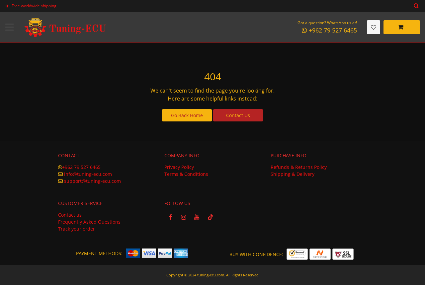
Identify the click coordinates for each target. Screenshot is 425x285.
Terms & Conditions (186, 174)
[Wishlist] (373, 27)
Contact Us (238, 115)
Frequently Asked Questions (89, 222)
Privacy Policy (179, 167)
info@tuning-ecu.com (88, 174)
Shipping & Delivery (292, 174)
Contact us (70, 215)
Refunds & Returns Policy (299, 167)
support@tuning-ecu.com (92, 181)
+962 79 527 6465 (81, 167)
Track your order (76, 229)
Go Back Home (187, 115)
